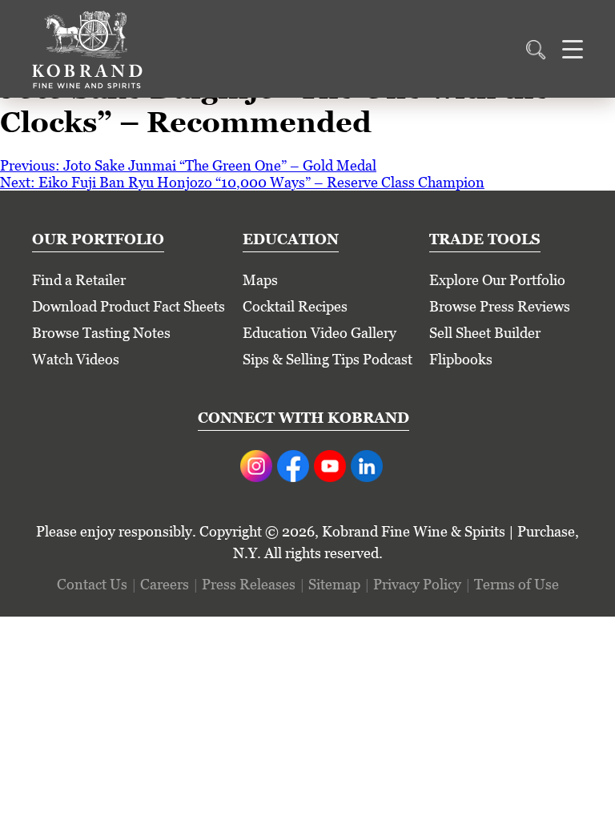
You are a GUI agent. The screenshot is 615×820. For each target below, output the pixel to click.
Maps (260, 279)
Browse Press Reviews (499, 306)
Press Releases (248, 584)
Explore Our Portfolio (497, 279)
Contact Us (92, 584)
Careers (164, 584)
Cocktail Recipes (295, 306)
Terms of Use (516, 584)
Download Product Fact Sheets (128, 306)
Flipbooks (460, 359)
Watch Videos (75, 359)
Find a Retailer (79, 279)
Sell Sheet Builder (485, 332)
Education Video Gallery (319, 332)
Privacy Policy (417, 584)
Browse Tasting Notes (101, 332)
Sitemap (334, 584)
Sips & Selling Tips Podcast (327, 359)
